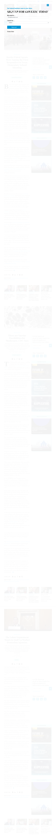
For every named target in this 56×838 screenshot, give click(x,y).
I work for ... (11, 20)
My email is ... (11, 15)
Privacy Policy (10, 31)
